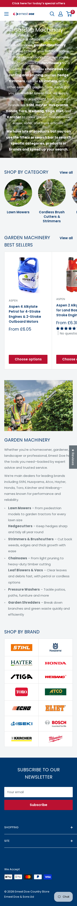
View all (66, 172)
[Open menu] (6, 14)
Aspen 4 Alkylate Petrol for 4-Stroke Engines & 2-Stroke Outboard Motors (25, 314)
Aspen (13, 301)
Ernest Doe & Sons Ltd (19, 897)
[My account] (60, 14)
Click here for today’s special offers (38, 3)
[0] (69, 13)
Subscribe (38, 804)
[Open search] (52, 14)
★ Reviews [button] (73, 457)
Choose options (28, 359)
